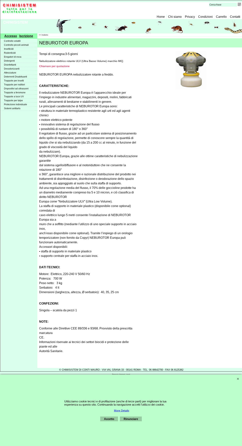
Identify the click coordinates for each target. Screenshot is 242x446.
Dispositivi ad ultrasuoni (16, 88)
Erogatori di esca (12, 57)
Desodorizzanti (11, 68)
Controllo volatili (12, 41)
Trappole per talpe (13, 100)
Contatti (235, 16)
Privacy (190, 16)
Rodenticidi (10, 53)
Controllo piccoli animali (16, 45)
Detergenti (9, 61)
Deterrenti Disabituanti (15, 76)
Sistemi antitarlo (12, 108)
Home (161, 16)
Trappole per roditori (14, 84)
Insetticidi (9, 49)
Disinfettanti (10, 64)
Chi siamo (175, 16)
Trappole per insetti (14, 80)
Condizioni (205, 16)
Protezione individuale (15, 104)
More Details (121, 410)
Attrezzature (10, 72)
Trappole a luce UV (14, 96)
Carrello (221, 16)
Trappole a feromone (15, 92)
